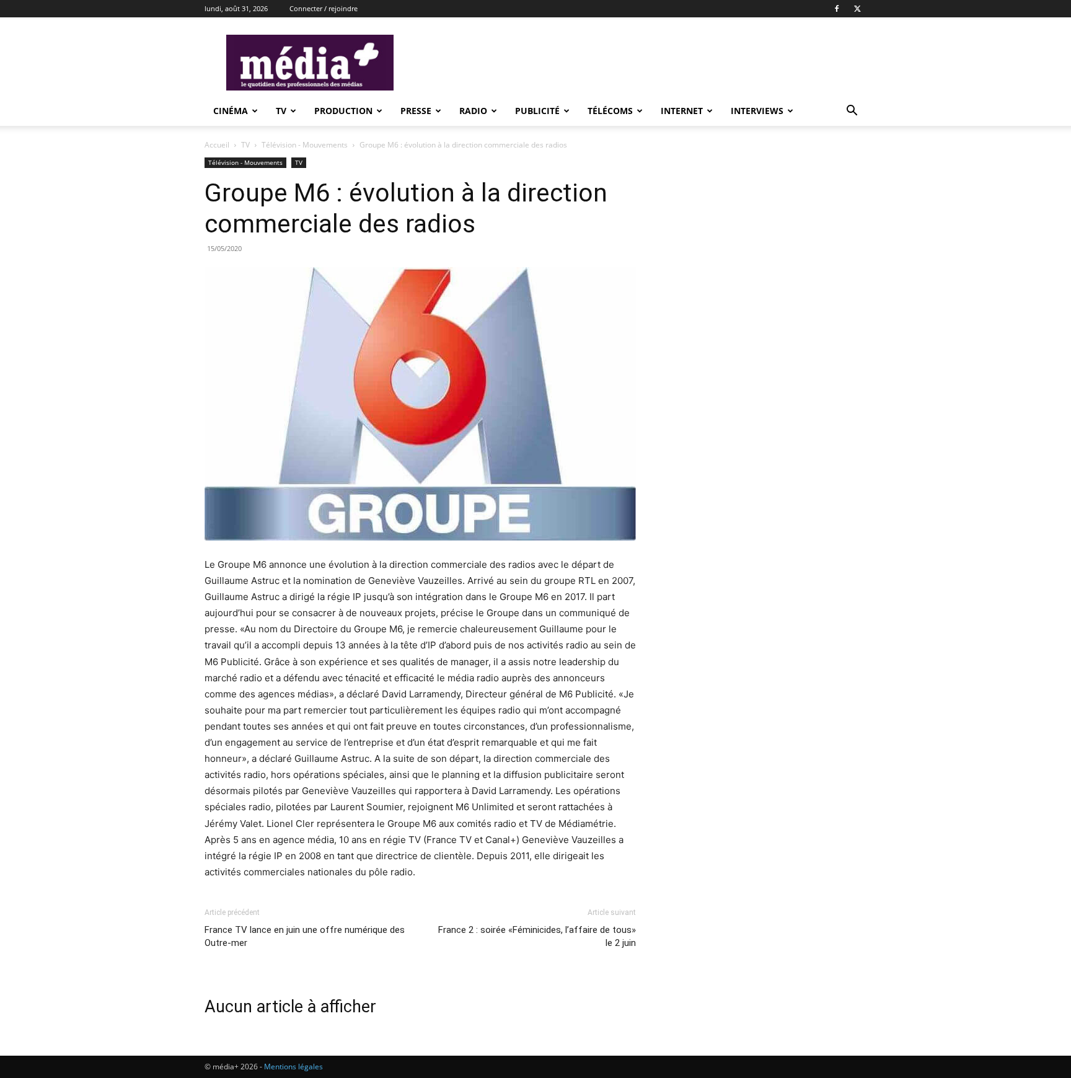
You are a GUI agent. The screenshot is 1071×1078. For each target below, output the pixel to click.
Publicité (537, 111)
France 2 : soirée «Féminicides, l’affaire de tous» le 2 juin (537, 936)
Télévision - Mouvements (305, 144)
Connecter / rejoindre (323, 8)
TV (281, 111)
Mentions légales (293, 1066)
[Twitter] (857, 8)
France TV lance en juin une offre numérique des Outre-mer (305, 936)
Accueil (217, 144)
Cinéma (230, 111)
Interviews (757, 111)
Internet (682, 111)
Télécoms (610, 111)
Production (343, 111)
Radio (473, 111)
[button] (851, 112)
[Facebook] (836, 8)
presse (415, 111)
